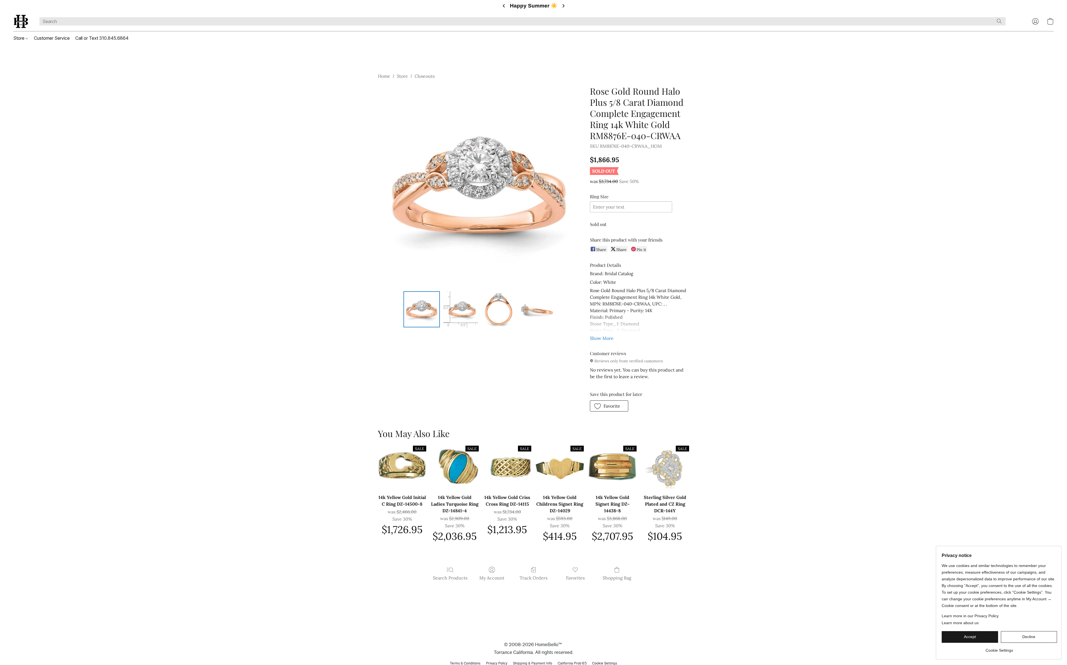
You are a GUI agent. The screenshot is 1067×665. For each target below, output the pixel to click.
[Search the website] (999, 21)
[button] (20, 21)
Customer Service (52, 38)
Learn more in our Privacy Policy (970, 616)
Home (384, 76)
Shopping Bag (617, 578)
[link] (999, 648)
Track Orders (533, 578)
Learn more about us (960, 623)
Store (19, 38)
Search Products (450, 578)
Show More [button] (602, 338)
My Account (491, 578)
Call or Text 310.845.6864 (102, 38)
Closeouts (425, 76)
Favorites (575, 578)
